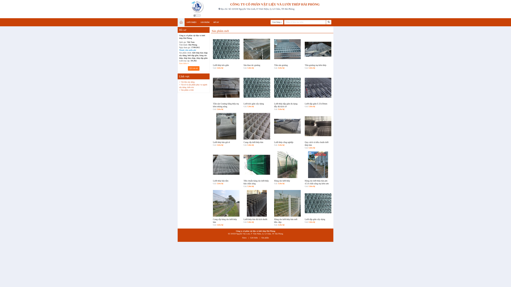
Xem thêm (183, 63)
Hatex (244, 238)
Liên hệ (194, 68)
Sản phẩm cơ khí (187, 90)
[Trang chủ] (181, 22)
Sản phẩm (265, 238)
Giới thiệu (254, 238)
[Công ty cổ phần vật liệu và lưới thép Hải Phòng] (197, 6)
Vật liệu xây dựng (188, 82)
